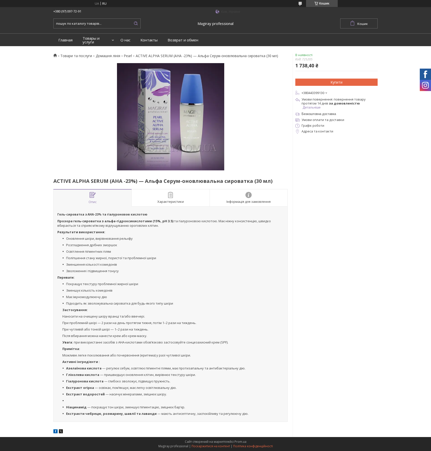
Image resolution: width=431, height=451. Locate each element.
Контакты (149, 40)
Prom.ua (240, 442)
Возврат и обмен (183, 40)
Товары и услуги (91, 40)
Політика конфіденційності (253, 446)
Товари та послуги (76, 56)
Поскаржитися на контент (211, 446)
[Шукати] (136, 23)
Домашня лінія (108, 56)
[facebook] (55, 432)
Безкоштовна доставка (319, 114)
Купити (336, 82)
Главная (65, 40)
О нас (125, 40)
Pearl (128, 56)
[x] (61, 432)
